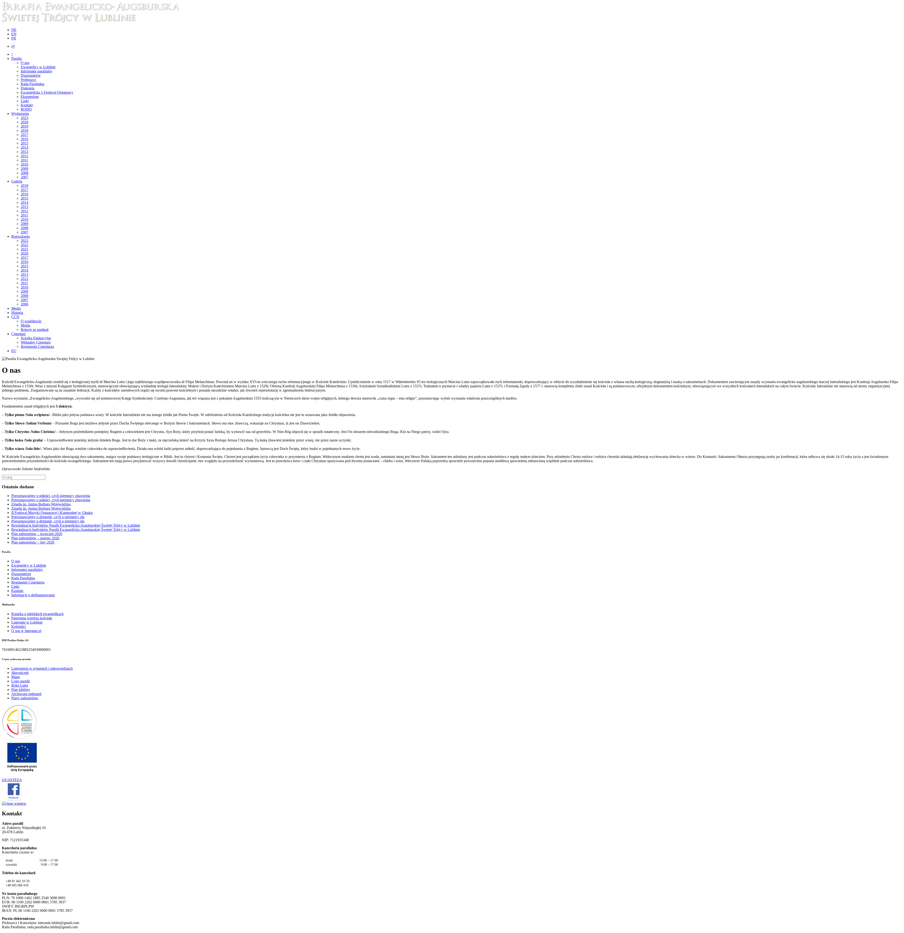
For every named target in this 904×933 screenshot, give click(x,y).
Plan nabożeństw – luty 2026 (32, 542)
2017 (24, 135)
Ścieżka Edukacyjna (36, 338)
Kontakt (27, 105)
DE (13, 30)
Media (16, 308)
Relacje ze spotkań (34, 330)
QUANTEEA (12, 780)
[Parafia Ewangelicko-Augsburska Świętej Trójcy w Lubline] (93, 22)
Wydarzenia (20, 114)
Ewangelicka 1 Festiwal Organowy (47, 92)
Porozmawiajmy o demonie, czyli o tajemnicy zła (47, 517)
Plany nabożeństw (24, 698)
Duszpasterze (30, 75)
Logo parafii (20, 681)
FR (13, 38)
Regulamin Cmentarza (37, 346)
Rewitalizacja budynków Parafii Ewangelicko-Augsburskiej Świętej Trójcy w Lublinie (75, 525)
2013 (24, 152)
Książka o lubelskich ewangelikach (37, 614)
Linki (25, 101)
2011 (24, 160)
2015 (24, 143)
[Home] (19, 738)
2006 (24, 304)
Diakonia (27, 88)
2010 (24, 164)
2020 (24, 122)
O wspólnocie (31, 321)
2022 (24, 245)
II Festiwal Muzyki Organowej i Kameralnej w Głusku (52, 513)
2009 (24, 169)
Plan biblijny (20, 690)
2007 (24, 177)
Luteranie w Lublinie (27, 622)
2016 (24, 139)
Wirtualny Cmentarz (36, 342)
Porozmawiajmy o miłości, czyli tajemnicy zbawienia (50, 496)
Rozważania (20, 236)
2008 (24, 173)
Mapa (15, 677)
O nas (25, 63)
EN (13, 34)
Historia (17, 313)
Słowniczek (20, 673)
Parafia (16, 58)
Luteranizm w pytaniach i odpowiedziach (42, 668)
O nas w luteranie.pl (26, 631)
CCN (15, 317)
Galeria (16, 181)
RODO (26, 109)
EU (13, 351)
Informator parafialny (36, 71)
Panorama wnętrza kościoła (31, 618)
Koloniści (18, 627)
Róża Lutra (19, 685)
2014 (24, 147)
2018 (24, 130)
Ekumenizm (30, 97)
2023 (24, 118)
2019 (24, 126)
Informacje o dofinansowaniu (33, 595)
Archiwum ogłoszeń (26, 694)
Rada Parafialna (32, 84)
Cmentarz (18, 334)
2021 (24, 249)
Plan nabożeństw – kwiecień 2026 (36, 534)
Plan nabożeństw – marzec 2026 (35, 538)
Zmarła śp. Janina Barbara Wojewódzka (41, 504)
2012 (24, 156)
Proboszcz (28, 80)
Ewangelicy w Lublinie (38, 67)
